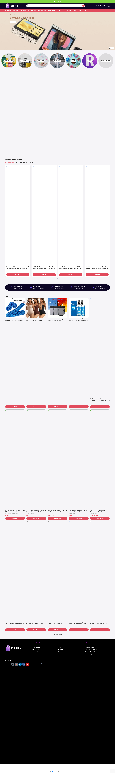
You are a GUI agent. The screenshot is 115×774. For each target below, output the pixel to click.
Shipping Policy (88, 654)
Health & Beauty (36, 193)
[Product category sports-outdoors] (89, 60)
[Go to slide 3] (57, 278)
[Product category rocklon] (73, 60)
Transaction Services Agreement (92, 649)
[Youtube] (27, 664)
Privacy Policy (88, 645)
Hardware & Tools (36, 654)
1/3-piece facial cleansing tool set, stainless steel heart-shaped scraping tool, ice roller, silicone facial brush (100, 400)
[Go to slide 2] (110, 48)
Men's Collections (35, 645)
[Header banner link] (57, 1)
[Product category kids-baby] (25, 60)
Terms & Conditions (89, 647)
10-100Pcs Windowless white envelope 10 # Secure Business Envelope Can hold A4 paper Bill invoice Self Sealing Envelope (36, 512)
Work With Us (61, 649)
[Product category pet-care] (57, 60)
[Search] (83, 6)
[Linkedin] (20, 664)
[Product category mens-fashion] (41, 60)
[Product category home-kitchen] (8, 60)
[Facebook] (23, 664)
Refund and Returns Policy (91, 651)
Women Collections (36, 647)
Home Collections (36, 651)
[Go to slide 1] (109, 48)
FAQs (59, 647)
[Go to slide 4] (58, 278)
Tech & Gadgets (10, 193)
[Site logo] (11, 5)
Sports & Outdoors (63, 193)
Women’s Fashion (90, 193)
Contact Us (60, 651)
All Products (8, 322)
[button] (1, 31)
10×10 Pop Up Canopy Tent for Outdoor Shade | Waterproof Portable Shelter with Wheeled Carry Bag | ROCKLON (70, 192)
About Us (60, 645)
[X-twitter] (31, 664)
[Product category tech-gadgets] (105, 103)
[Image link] (13, 648)
